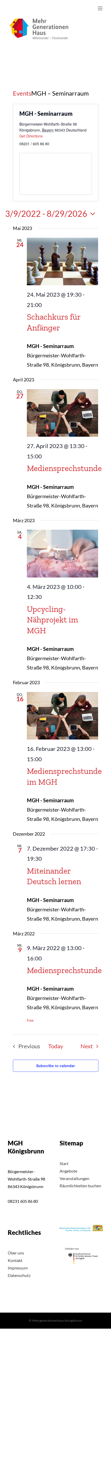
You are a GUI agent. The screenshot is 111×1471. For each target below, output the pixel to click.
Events (22, 93)
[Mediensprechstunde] (62, 413)
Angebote (68, 1170)
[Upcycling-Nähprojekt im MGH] (62, 553)
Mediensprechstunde (64, 468)
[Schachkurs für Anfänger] (62, 262)
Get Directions (31, 135)
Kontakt (15, 1260)
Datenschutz (19, 1275)
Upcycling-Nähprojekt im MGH (52, 619)
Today (55, 1046)
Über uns (16, 1252)
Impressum (18, 1267)
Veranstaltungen (74, 1178)
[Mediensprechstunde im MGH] (62, 716)
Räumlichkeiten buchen (80, 1185)
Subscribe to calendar (55, 1065)
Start (64, 1163)
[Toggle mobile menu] (100, 8)
